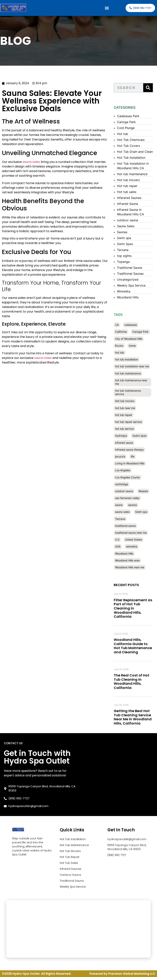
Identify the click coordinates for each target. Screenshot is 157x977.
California (121, 331)
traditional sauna (125, 525)
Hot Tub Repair (69, 857)
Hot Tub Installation (131, 157)
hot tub (119, 352)
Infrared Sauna (127, 204)
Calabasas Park (128, 116)
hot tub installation (126, 359)
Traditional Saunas (130, 273)
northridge (121, 484)
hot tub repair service (128, 421)
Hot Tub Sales (69, 863)
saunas (132, 504)
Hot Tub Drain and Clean (135, 152)
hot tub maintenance (128, 373)
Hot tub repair (127, 186)
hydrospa (121, 435)
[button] (107, 8)
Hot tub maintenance (132, 174)
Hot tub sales (126, 192)
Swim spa (124, 238)
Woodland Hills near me (129, 567)
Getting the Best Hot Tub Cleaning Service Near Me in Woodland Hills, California (133, 717)
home (132, 345)
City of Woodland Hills (128, 338)
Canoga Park (126, 122)
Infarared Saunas (129, 198)
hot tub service (124, 428)
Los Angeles (122, 470)
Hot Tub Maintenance (74, 845)
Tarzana (122, 250)
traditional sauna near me (131, 532)
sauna (119, 504)
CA (117, 324)
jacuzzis (120, 456)
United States (133, 539)
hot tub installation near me (132, 366)
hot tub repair (123, 415)
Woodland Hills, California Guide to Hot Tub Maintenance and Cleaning (133, 645)
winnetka (131, 546)
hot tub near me (125, 408)
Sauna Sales (125, 226)
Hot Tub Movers (70, 851)
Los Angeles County (127, 477)
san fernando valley (127, 498)
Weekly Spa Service (131, 285)
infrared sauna (124, 442)
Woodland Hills (128, 297)
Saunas (122, 232)
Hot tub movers (128, 180)
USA (117, 546)
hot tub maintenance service (128, 392)
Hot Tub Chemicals (131, 140)
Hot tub (122, 134)
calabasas (130, 324)
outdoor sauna (127, 220)
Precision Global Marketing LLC (131, 974)
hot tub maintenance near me (131, 382)
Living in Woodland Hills (129, 463)
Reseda (143, 491)
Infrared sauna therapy (129, 449)
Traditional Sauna (129, 268)
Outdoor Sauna (70, 875)
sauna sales (31, 162)
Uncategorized (127, 279)
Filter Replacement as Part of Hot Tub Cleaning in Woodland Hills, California (133, 608)
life (132, 456)
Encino (119, 345)
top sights (124, 256)
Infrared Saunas (70, 869)
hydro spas (139, 435)
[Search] (148, 87)
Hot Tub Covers (128, 146)
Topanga (123, 262)
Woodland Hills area (127, 560)
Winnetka (123, 291)
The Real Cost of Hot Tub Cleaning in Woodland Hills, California (131, 681)
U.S (117, 539)
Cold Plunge (126, 128)
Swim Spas (125, 244)
